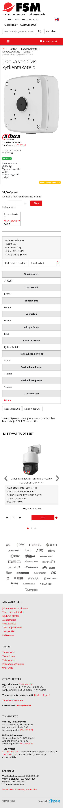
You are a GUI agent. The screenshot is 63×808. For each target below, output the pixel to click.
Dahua (27, 51)
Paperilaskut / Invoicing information (19, 789)
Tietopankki (8, 631)
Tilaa (36, 203)
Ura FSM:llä (7, 667)
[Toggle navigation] (8, 41)
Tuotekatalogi (30, 19)
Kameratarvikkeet (11, 51)
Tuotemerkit (11, 24)
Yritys (7, 14)
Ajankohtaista (9, 619)
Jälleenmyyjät (37, 14)
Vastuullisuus (28, 24)
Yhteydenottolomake (12, 700)
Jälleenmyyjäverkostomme (15, 608)
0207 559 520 (26, 729)
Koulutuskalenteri (10, 615)
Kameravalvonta (29, 48)
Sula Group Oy (9, 754)
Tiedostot (37, 263)
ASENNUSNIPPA (12, 220)
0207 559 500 (25, 684)
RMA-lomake (8, 635)
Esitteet (8, 19)
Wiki (17, 19)
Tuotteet (13, 48)
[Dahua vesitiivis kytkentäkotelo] (31, 104)
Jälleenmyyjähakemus (13, 663)
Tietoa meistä (9, 660)
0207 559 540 (26, 743)
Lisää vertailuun (12, 408)
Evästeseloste (9, 623)
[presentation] (6, 479)
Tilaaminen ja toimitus (13, 612)
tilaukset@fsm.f (42, 695)
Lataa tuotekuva (32, 408)
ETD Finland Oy (10, 751)
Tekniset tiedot (15, 263)
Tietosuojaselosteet (12, 627)
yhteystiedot (24, 705)
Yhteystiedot (20, 14)
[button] (28, 528)
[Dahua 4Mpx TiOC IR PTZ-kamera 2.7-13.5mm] (31, 459)
